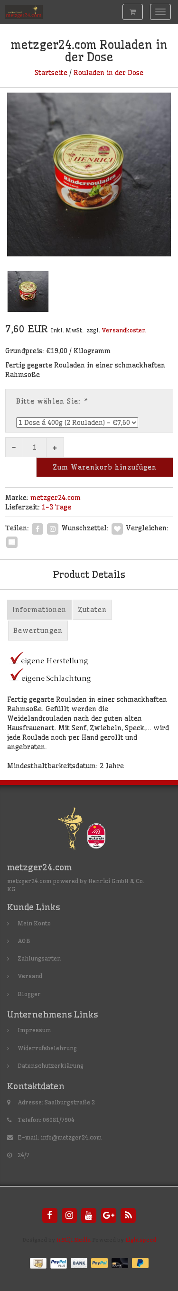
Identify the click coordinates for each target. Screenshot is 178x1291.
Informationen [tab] (39, 609)
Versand (30, 976)
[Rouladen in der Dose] (89, 174)
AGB (24, 940)
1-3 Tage (56, 507)
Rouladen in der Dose (108, 72)
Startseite (51, 72)
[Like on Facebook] (37, 527)
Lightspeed (140, 1239)
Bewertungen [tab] (38, 630)
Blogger (29, 994)
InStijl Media (73, 1239)
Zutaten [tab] (92, 609)
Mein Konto (34, 923)
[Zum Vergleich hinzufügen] (12, 541)
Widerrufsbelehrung (47, 1048)
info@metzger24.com (71, 1137)
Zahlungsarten (39, 958)
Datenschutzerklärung (51, 1065)
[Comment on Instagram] (52, 527)
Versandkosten (124, 330)
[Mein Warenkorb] (133, 12)
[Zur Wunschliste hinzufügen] (117, 527)
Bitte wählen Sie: (51, 401)
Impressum (34, 1030)
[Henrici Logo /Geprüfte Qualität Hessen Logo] (89, 830)
